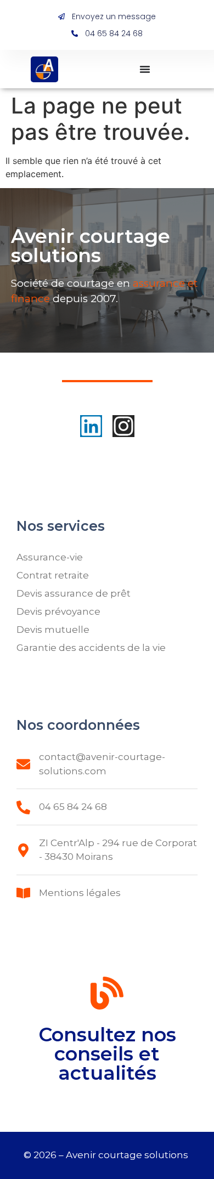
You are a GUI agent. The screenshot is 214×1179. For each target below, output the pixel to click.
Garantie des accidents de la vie (91, 647)
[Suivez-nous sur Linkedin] (91, 426)
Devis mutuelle (52, 629)
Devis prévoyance (58, 611)
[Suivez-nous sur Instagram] (123, 426)
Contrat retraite (52, 575)
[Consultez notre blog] (107, 995)
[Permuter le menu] (144, 69)
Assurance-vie (49, 557)
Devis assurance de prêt (73, 593)
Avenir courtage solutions (128, 1154)
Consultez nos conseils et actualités (107, 1054)
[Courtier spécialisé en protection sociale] (44, 69)
